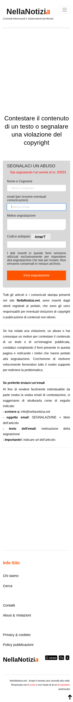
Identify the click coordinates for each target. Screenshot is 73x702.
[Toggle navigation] (64, 10)
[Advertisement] (36, 68)
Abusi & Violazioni (17, 615)
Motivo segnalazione (21, 215)
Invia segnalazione (37, 275)
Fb (61, 658)
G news (51, 658)
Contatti (9, 605)
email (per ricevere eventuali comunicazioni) (26, 198)
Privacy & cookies (17, 635)
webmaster (64, 689)
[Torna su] (70, 697)
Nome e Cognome (19, 181)
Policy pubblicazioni (18, 645)
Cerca (7, 586)
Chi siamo (10, 576)
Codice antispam (19, 236)
